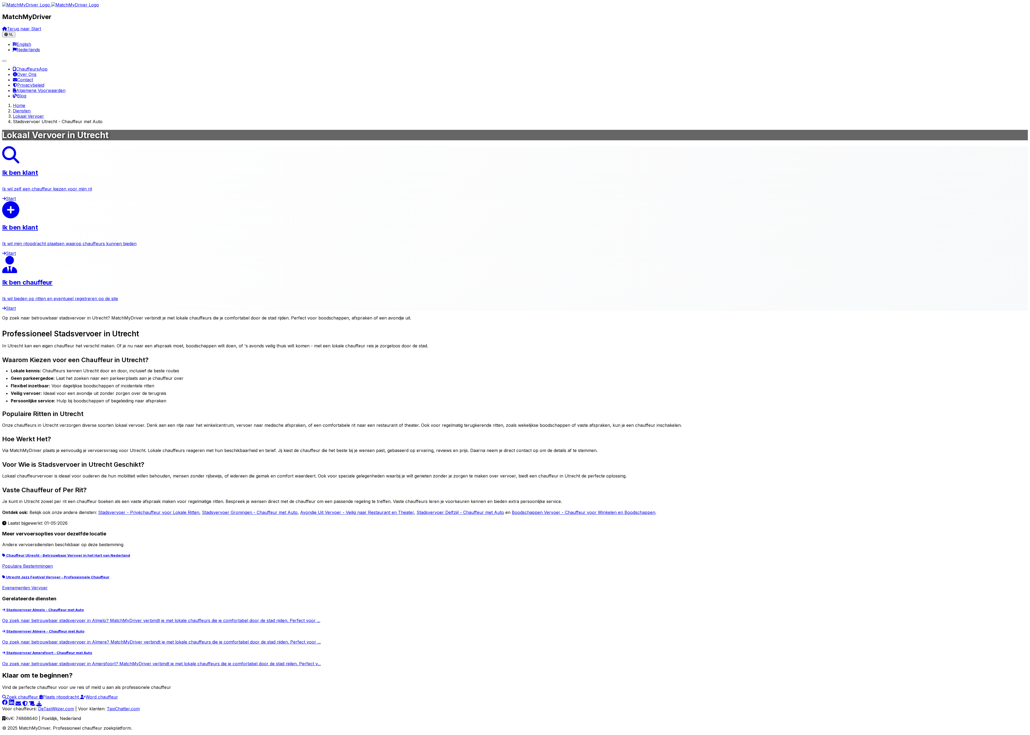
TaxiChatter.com (123, 708)
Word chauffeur (102, 697)
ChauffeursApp (31, 69)
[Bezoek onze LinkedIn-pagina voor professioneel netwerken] (12, 703)
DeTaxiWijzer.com (56, 708)
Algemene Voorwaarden (40, 90)
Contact (25, 79)
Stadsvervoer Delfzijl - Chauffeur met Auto (460, 512)
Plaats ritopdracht (61, 697)
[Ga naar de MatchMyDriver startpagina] (50, 5)
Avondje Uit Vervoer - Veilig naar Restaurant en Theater (357, 512)
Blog (21, 95)
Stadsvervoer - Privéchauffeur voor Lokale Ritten (148, 512)
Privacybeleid (30, 85)
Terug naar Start (24, 28)
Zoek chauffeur (22, 697)
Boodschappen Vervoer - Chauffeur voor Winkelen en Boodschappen (583, 512)
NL (10, 34)
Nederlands (28, 49)
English (24, 44)
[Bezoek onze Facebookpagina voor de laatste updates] (5, 703)
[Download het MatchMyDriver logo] (39, 703)
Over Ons (26, 74)
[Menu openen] (4, 61)
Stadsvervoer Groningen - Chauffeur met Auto (249, 512)
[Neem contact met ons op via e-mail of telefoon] (19, 703)
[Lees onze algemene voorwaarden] (32, 703)
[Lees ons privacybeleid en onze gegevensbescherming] (25, 703)
